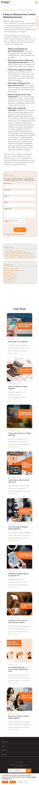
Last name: (7, 190)
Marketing (8, 272)
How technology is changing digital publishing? (20, 257)
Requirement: (8, 209)
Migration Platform (11, 274)
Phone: (6, 202)
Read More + (14, 353)
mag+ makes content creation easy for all (18, 255)
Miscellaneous (10, 276)
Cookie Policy (8, 778)
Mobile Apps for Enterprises (14, 250)
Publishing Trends (11, 278)
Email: (6, 196)
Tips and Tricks (8, 10)
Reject (12, 782)
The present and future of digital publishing (19, 254)
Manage (20, 782)
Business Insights (11, 268)
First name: (7, 183)
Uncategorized (9, 281)
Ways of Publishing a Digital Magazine (17, 252)
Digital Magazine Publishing (14, 270)
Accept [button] (5, 782)
